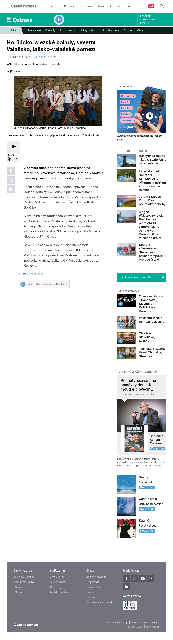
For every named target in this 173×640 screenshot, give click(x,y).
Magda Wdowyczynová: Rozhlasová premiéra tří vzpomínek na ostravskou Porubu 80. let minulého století (151, 225)
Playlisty (87, 30)
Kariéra (90, 592)
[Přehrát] (13, 147)
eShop (18, 592)
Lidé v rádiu (93, 587)
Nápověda (92, 582)
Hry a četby (126, 96)
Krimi (123, 102)
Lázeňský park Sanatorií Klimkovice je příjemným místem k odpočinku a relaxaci (152, 180)
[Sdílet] (16, 159)
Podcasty (56, 587)
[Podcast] (10, 159)
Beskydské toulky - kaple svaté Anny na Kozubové (152, 159)
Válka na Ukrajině (24, 577)
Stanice (101, 6)
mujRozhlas (85, 6)
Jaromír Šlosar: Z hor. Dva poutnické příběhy (152, 200)
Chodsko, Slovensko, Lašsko (147, 337)
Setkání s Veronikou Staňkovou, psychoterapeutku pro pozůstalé (152, 252)
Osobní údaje (120, 622)
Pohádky (125, 108)
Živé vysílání (126, 120)
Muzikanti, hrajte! (45, 57)
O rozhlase (116, 6)
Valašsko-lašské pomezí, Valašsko (152, 319)
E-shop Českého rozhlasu (138, 371)
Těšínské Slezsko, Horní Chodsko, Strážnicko (152, 352)
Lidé (101, 30)
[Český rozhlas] (21, 6)
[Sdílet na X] (11, 180)
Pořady (50, 30)
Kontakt (91, 597)
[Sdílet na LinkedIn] (11, 189)
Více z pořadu (129, 291)
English (155, 622)
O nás (128, 30)
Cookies (105, 622)
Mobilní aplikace (60, 592)
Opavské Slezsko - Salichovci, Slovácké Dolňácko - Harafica (151, 303)
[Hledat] (161, 6)
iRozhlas (54, 6)
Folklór (12, 30)
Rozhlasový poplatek (99, 602)
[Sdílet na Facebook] (11, 171)
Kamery (144, 23)
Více (141, 30)
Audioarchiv (147, 19)
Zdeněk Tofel (35, 274)
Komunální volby (24, 582)
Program (69, 6)
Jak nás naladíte (96, 577)
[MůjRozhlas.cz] (13, 71)
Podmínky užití (139, 622)
